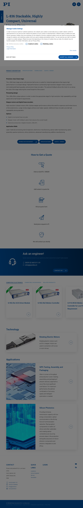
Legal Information (11, 48)
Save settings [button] (10, 57)
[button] (68, 57)
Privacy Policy (10, 47)
